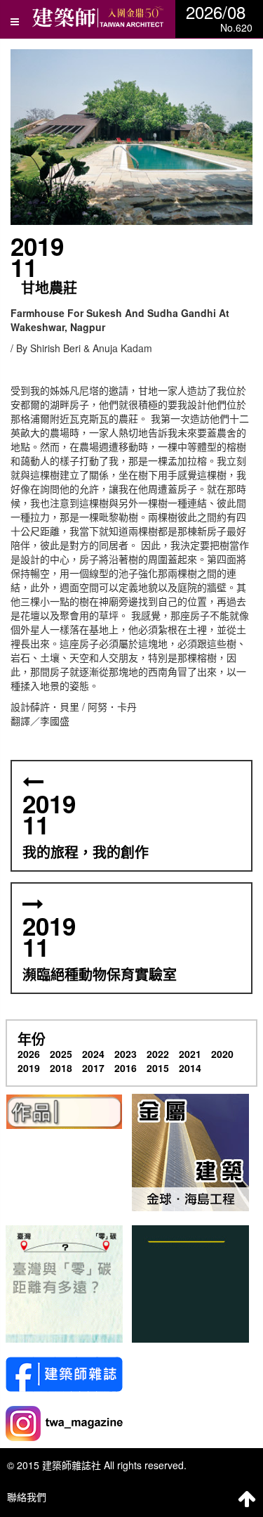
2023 (125, 1054)
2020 (222, 1054)
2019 (29, 1068)
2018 (61, 1068)
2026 (29, 1054)
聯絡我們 (26, 1497)
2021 (190, 1054)
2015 (158, 1068)
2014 (190, 1068)
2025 (61, 1054)
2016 (125, 1068)
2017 (93, 1068)
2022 (158, 1054)
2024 (93, 1054)
